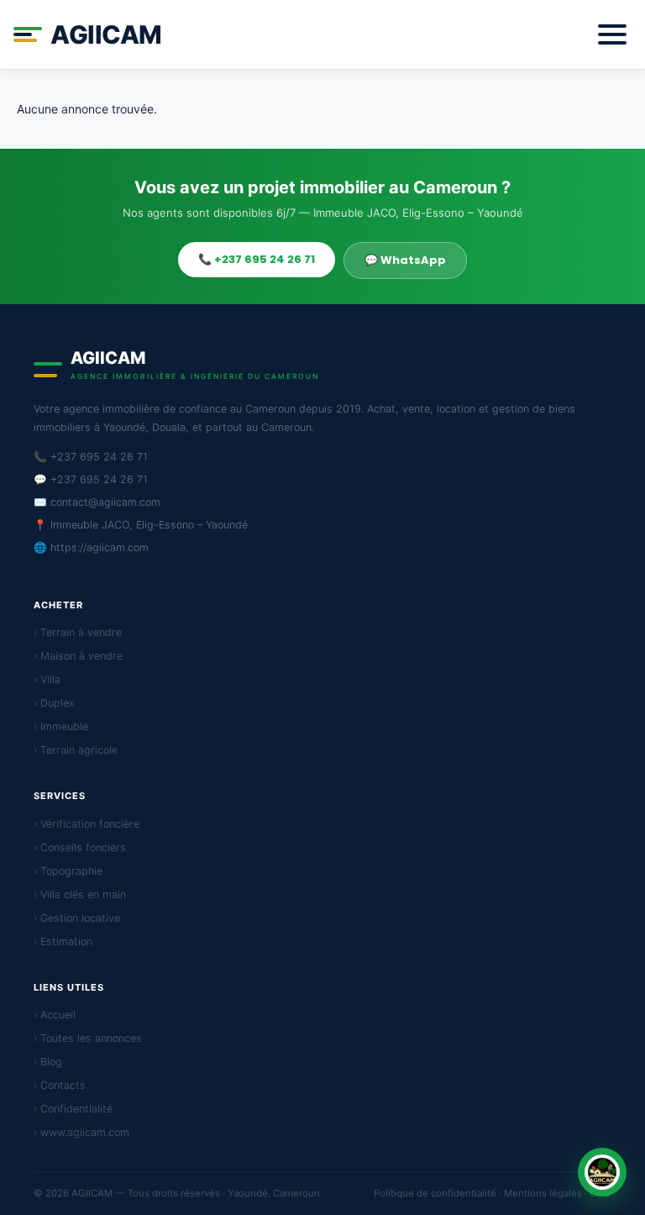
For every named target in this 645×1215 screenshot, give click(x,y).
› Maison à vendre (78, 656)
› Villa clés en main (80, 894)
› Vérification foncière (86, 824)
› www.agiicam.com (81, 1132)
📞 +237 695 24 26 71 (256, 259)
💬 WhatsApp (405, 260)
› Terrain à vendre (78, 632)
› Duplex (54, 703)
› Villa (47, 679)
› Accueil (55, 1014)
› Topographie (68, 871)
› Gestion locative (77, 918)
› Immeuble (61, 726)
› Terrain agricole (76, 750)
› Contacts (60, 1085)
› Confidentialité (73, 1108)
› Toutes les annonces (88, 1038)
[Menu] (612, 34)
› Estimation (63, 941)
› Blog (48, 1061)
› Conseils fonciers (80, 847)
